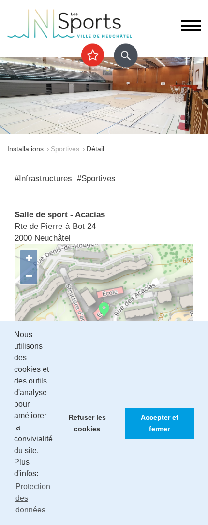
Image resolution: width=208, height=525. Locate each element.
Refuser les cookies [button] (87, 423)
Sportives (65, 149)
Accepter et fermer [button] (159, 423)
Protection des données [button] (32, 498)
